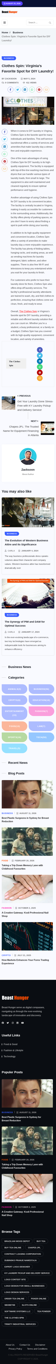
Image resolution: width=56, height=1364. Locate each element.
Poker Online (38, 1299)
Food (14, 726)
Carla (11, 551)
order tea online (14, 1299)
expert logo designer (17, 1267)
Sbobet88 (9, 1305)
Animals (14, 689)
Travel (14, 748)
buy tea (41, 1241)
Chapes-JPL (34, 1247)
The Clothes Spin (28, 311)
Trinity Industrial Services (20, 1324)
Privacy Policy (15, 1349)
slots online (29, 1305)
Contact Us (25, 1345)
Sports (14, 737)
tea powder (44, 1311)
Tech (41, 737)
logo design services (16, 1292)
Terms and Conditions (37, 1349)
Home (5, 32)
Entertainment (14, 713)
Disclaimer (40, 1345)
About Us (10, 1345)
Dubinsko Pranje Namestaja (20, 1260)
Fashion (41, 711)
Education (41, 700)
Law (41, 726)
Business (18, 32)
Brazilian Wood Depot (17, 1241)
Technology (10, 1056)
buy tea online (12, 1247)
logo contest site (15, 1279)
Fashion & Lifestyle (13, 1050)
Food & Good (10, 1044)
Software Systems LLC (17, 1311)
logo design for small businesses (24, 1286)
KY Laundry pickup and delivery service (27, 1273)
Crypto (14, 700)
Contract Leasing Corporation (22, 1254)
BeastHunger (42, 1355)
